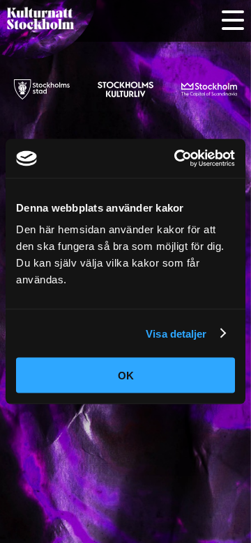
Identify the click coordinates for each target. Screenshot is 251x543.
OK (126, 375)
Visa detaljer (176, 333)
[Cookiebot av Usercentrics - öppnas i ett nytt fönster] (177, 159)
